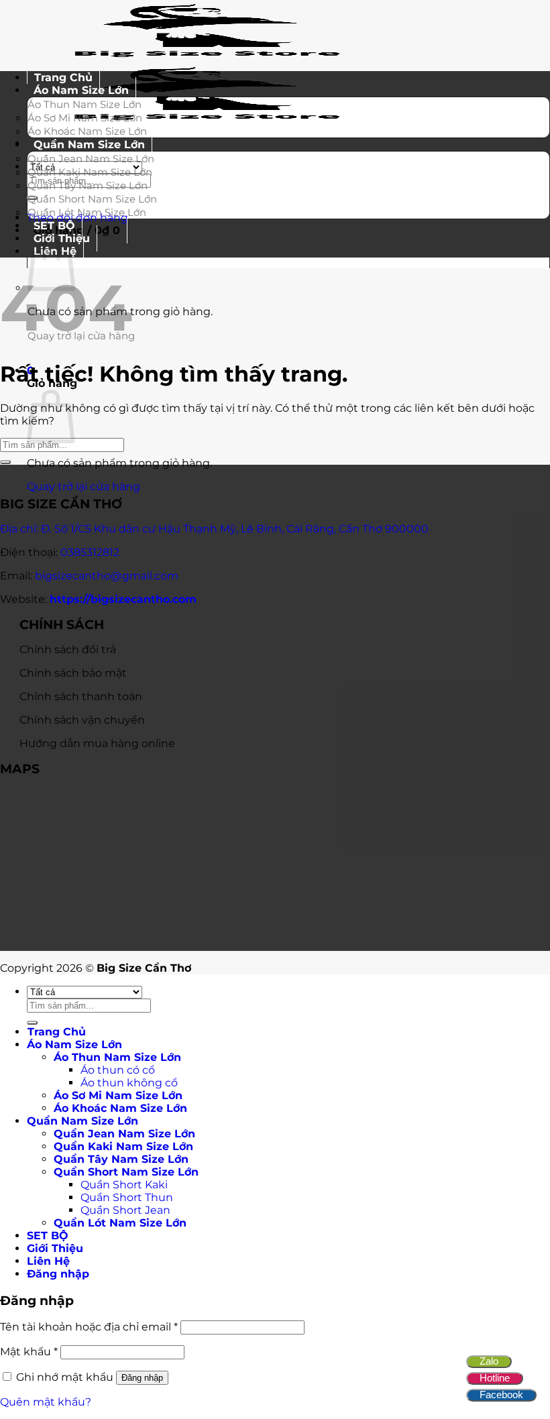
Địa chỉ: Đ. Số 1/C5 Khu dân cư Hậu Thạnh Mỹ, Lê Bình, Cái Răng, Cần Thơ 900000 (214, 528)
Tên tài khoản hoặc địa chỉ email (89, 1326)
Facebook (501, 1394)
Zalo (489, 1361)
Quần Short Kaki (124, 1184)
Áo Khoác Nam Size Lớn (120, 1108)
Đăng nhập (142, 1378)
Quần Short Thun (126, 1197)
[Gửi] (5, 462)
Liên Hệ (48, 1261)
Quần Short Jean (125, 1210)
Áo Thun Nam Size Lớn (85, 104)
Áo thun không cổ (129, 1082)
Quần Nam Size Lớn (89, 144)
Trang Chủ (57, 1031)
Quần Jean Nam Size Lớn (91, 158)
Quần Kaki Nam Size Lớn (90, 172)
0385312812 (89, 552)
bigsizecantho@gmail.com (106, 575)
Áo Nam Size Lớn (81, 90)
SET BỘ (47, 1235)
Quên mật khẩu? (45, 1402)
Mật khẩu (29, 1351)
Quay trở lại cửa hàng (83, 486)
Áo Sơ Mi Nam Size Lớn (85, 117)
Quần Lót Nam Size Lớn (87, 212)
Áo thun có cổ (117, 1070)
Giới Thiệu (55, 1248)
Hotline (495, 1377)
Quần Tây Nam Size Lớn (88, 185)
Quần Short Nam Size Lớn (92, 198)
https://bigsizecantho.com (123, 599)
